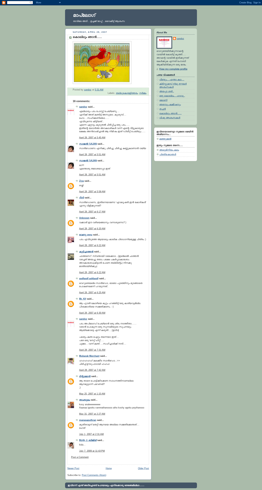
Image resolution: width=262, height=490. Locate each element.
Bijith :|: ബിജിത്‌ (88, 440)
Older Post (143, 468)
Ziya (81, 181)
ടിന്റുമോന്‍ (85, 376)
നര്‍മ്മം (142, 93)
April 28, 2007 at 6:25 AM (92, 292)
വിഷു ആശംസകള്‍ (169, 117)
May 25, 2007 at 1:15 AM (92, 394)
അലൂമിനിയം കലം (169, 150)
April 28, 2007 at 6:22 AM (92, 245)
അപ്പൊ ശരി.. (166, 91)
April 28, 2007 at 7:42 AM (92, 370)
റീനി (81, 197)
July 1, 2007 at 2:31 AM (91, 434)
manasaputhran (87, 420)
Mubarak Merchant (89, 356)
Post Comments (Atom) (94, 475)
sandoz (83, 107)
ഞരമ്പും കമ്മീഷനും (170, 104)
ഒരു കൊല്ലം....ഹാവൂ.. (172, 96)
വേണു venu (85, 235)
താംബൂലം (84, 400)
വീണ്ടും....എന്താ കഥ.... (171, 79)
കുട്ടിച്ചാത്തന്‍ (86, 251)
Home (109, 468)
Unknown (84, 218)
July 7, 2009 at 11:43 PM (92, 451)
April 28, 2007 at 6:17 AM (92, 212)
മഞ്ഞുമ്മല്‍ (165, 139)
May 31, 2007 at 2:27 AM (92, 414)
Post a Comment (80, 457)
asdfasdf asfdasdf (88, 278)
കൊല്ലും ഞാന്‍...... (170, 113)
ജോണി (163, 100)
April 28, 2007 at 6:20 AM (92, 228)
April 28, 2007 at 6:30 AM (92, 313)
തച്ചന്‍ (162, 109)
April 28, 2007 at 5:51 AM (92, 154)
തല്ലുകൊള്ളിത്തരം (127, 93)
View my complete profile (173, 69)
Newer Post (73, 468)
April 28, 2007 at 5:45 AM (92, 137)
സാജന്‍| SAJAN (88, 144)
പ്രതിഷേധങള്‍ (167, 154)
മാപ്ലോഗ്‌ (84, 15)
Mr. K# (82, 299)
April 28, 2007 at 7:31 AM (92, 350)
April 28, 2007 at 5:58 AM (92, 191)
